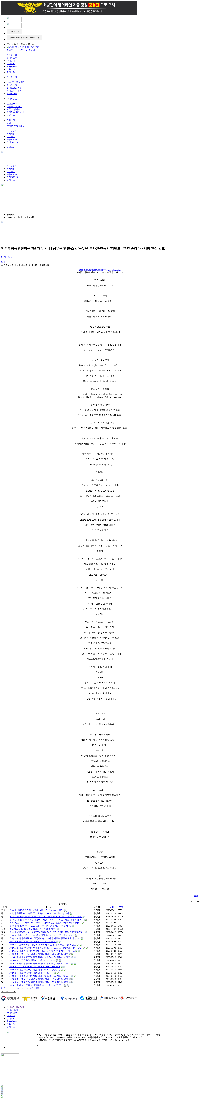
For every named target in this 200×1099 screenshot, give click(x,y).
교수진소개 (12, 55)
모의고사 (11, 123)
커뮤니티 (11, 69)
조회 (121, 907)
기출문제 (11, 120)
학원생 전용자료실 (15, 126)
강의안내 (11, 61)
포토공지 (11, 136)
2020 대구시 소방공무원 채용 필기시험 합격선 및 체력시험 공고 (39, 957)
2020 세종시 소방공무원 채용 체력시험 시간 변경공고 (35, 969)
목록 (3, 262)
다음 (31, 988)
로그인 (20, 50)
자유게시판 (12, 139)
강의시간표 (12, 98)
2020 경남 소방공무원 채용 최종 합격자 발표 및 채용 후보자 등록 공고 (42, 944)
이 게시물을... (7, 257)
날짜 (112, 907)
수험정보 (11, 63)
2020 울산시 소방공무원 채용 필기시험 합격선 (31, 973)
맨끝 (37, 988)
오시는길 (11, 72)
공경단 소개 (12, 1010)
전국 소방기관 (13, 109)
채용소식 (11, 115)
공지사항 (11, 134)
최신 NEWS (12, 142)
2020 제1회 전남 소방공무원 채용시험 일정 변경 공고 (34, 966)
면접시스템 (12, 93)
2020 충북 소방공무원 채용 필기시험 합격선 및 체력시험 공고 (38, 954)
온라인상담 (12, 131)
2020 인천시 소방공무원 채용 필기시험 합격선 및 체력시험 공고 (39, 963)
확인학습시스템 (14, 88)
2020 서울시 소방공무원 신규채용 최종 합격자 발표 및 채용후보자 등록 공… (45, 948)
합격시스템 (12, 58)
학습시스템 (12, 85)
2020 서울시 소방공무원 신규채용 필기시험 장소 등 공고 (36, 985)
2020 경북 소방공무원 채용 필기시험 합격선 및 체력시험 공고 (38, 979)
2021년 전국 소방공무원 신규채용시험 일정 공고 (32, 941)
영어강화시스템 (14, 91)
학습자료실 (12, 66)
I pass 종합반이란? (15, 82)
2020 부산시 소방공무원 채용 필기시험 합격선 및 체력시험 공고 (39, 976)
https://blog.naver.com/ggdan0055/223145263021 (100, 270)
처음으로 (11, 50)
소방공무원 (12, 104)
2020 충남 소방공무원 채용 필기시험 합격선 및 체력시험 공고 (38, 982)
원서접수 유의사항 (15, 112)
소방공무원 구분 (14, 106)
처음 (3, 988)
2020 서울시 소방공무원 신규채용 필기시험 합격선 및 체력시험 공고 (42, 951)
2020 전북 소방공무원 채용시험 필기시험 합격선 (32, 960)
